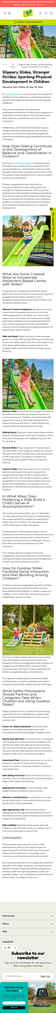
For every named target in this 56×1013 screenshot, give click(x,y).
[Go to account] (40, 13)
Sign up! (14, 1007)
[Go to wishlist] (46, 13)
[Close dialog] (54, 984)
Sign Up (45, 976)
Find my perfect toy (53, 224)
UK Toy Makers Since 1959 (34, 22)
